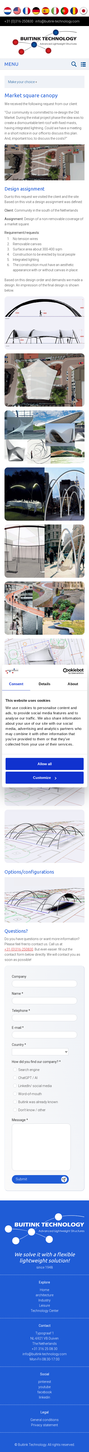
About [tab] (73, 684)
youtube (44, 1387)
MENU (12, 64)
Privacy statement (44, 1425)
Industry (44, 1300)
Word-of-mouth (30, 1094)
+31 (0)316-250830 (19, 21)
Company (19, 976)
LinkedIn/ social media (35, 1086)
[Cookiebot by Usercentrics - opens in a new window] (63, 671)
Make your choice (22, 82)
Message (20, 1120)
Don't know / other (32, 1110)
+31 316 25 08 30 (44, 1349)
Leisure (44, 1305)
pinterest (44, 1382)
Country (19, 1045)
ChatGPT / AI (27, 1078)
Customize (42, 778)
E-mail (18, 1028)
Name (17, 993)
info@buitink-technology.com (57, 21)
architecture (44, 1295)
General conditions (44, 1420)
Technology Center (45, 1311)
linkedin (44, 1397)
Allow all (44, 764)
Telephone (21, 1010)
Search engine (28, 1070)
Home (44, 1290)
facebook (44, 1392)
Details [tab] (44, 684)
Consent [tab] (16, 684)
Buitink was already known (38, 1102)
